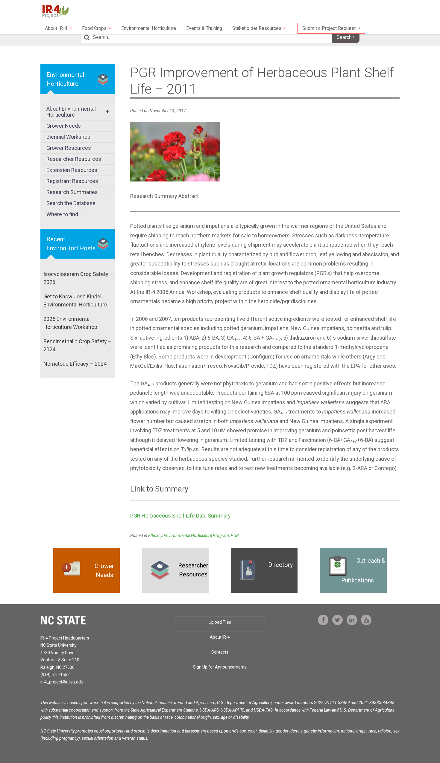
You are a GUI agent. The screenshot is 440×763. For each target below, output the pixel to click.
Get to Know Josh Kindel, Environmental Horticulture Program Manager (75, 301)
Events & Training (204, 28)
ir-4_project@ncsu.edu (61, 682)
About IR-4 (56, 28)
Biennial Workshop (68, 137)
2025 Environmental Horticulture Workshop (70, 323)
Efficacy (155, 535)
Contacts (219, 652)
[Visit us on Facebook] (323, 620)
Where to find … (64, 214)
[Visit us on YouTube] (366, 620)
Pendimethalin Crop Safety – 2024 (77, 345)
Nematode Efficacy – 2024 (75, 364)
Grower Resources (68, 148)
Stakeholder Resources (256, 28)
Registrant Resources (72, 181)
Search (344, 37)
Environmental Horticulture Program (196, 535)
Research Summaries (72, 192)
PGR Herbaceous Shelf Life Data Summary (180, 515)
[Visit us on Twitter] (337, 620)
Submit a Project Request (329, 28)
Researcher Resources (73, 159)
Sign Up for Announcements (220, 667)
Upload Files (220, 622)
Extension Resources (71, 170)
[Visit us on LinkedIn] (352, 620)
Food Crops (94, 28)
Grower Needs (63, 126)
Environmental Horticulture (148, 28)
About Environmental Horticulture (77, 112)
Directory (280, 564)
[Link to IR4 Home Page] (55, 11)
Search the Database (70, 203)
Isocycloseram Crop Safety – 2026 (78, 278)
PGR (235, 535)
